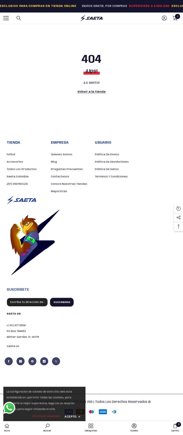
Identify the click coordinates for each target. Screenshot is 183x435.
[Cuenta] (164, 18)
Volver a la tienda (91, 91)
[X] (56, 361)
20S (90, 401)
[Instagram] (20, 361)
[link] (47, 427)
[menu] (6, 18)
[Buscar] (18, 18)
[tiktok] (44, 361)
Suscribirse (62, 302)
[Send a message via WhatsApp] (9, 408)
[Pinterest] (32, 361)
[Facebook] (8, 361)
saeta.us (13, 346)
